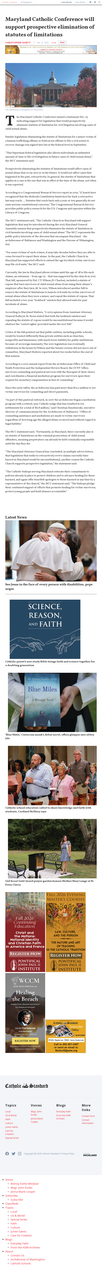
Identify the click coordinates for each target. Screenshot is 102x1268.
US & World (10, 1115)
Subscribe (17, 1199)
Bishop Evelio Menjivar (25, 1183)
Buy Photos (81, 2)
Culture (9, 1123)
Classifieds (11, 1203)
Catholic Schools (21, 1263)
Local (53, 42)
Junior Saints (11, 1127)
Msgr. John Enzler (36, 1113)
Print (62, 42)
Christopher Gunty (18, 42)
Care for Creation (9, 1132)
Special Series (12, 1137)
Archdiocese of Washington (28, 1259)
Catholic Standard (9, 2)
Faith (7, 1119)
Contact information (88, 1121)
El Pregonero (26, 2)
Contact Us (17, 1255)
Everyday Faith (63, 1111)
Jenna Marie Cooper (37, 1120)
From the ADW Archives (63, 1117)
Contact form (88, 1116)
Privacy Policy (67, 1153)
